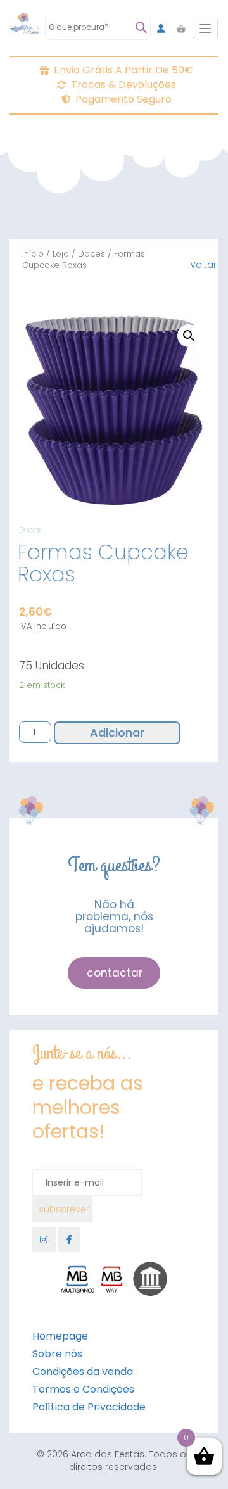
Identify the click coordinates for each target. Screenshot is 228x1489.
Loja (61, 254)
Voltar (203, 264)
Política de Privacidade (89, 1407)
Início (33, 254)
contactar (114, 972)
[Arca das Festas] (24, 28)
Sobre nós (57, 1353)
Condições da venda (82, 1371)
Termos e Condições (83, 1389)
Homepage (60, 1336)
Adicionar (117, 732)
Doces (91, 254)
